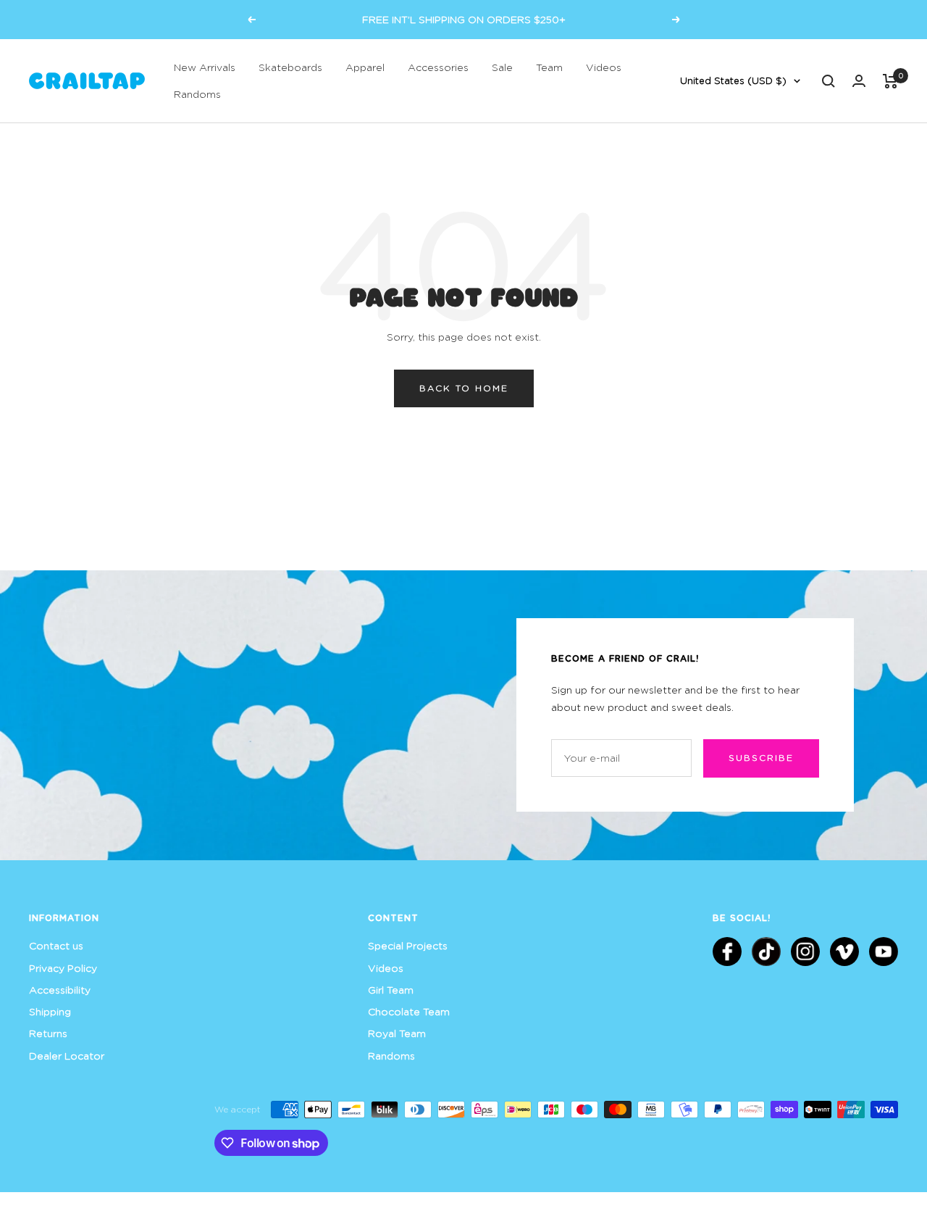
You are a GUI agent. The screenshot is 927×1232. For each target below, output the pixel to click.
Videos (603, 67)
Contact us (56, 945)
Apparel (365, 67)
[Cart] (890, 81)
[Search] (828, 81)
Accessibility (60, 989)
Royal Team (397, 1033)
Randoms (197, 94)
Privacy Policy (63, 968)
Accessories (438, 67)
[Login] (858, 81)
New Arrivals (204, 67)
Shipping (50, 1011)
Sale (502, 67)
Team (549, 67)
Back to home (463, 388)
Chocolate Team (409, 1011)
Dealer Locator (66, 1055)
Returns (48, 1033)
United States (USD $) (733, 80)
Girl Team (391, 989)
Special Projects (408, 945)
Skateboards (290, 67)
